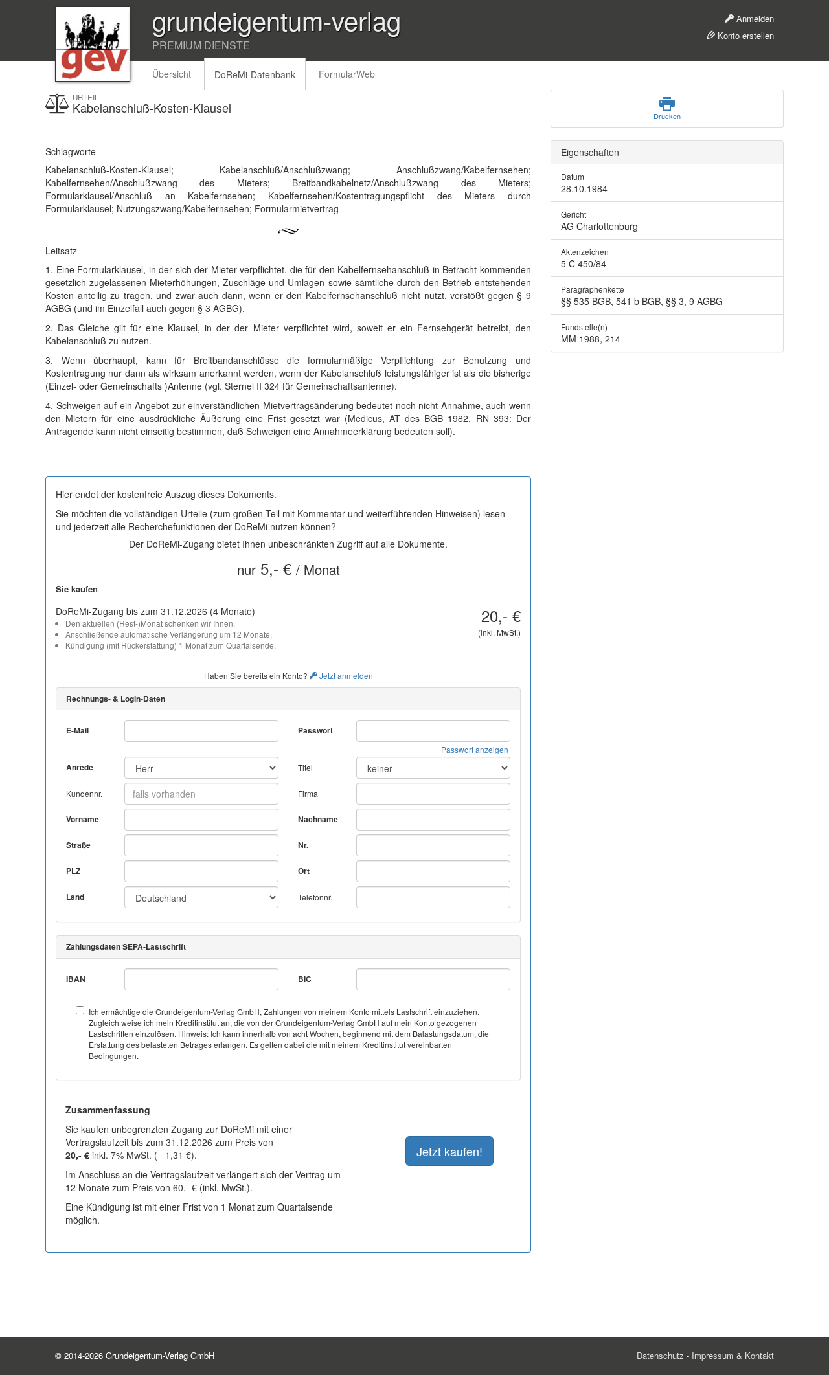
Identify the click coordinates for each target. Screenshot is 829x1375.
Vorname (82, 819)
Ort (304, 871)
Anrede (79, 767)
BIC (305, 979)
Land (75, 896)
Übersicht (171, 73)
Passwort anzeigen (474, 749)
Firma (308, 793)
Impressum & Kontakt (733, 1355)
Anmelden (754, 18)
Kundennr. (84, 793)
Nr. (303, 845)
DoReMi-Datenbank (254, 74)
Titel (305, 767)
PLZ (73, 871)
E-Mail (77, 730)
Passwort (315, 730)
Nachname (318, 819)
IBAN (75, 979)
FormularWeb (347, 73)
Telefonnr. (315, 896)
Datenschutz (660, 1355)
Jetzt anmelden (345, 675)
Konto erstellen (744, 35)
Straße (78, 845)
